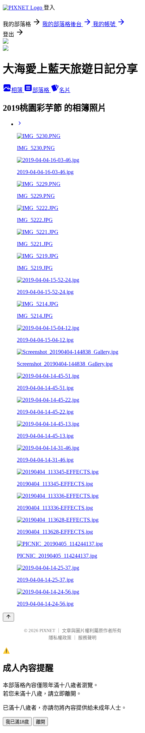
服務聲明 (87, 637)
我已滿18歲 (17, 722)
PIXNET (47, 630)
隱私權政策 (60, 637)
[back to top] (8, 617)
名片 (64, 90)
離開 (40, 722)
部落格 (41, 90)
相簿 (17, 90)
